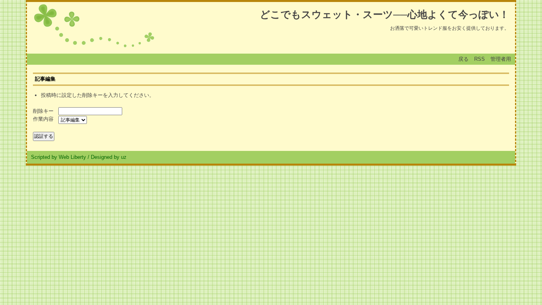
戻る (463, 59)
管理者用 (500, 59)
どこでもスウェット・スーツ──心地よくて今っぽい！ (384, 14)
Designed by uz (109, 157)
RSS (479, 59)
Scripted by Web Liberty (58, 157)
